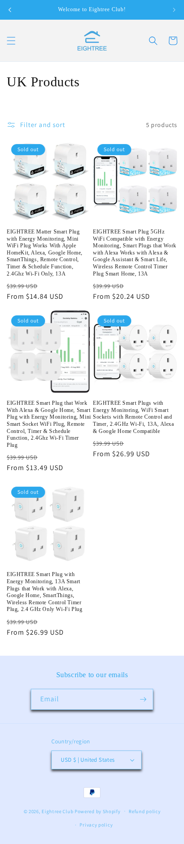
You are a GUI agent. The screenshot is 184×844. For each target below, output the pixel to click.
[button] (11, 41)
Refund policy (144, 811)
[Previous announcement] (10, 10)
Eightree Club (57, 811)
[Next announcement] (174, 10)
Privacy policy (96, 825)
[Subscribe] (143, 699)
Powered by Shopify (98, 811)
